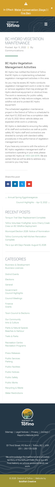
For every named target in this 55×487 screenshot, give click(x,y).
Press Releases (12, 353)
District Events (12, 274)
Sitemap (9, 432)
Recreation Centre (14, 343)
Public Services (12, 358)
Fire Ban (26, 13)
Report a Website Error (28, 435)
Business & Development (17, 265)
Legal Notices (22, 432)
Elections (9, 279)
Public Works (11, 383)
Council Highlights (14, 293)
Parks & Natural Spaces (16, 328)
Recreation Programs (15, 346)
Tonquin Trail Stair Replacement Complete (25, 218)
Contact (44, 432)
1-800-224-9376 (32, 156)
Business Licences (14, 268)
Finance (9, 304)
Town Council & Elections (17, 313)
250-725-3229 (30, 449)
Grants (8, 307)
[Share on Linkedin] (15, 184)
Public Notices (12, 372)
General (9, 285)
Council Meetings (13, 298)
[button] (52, 8)
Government (11, 290)
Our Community (13, 319)
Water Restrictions (14, 393)
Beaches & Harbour (14, 331)
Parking (9, 361)
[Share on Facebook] (8, 184)
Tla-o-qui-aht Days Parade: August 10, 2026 (25, 245)
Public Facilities (12, 367)
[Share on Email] (29, 184)
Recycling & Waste (14, 388)
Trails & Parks (11, 336)
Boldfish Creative (27, 481)
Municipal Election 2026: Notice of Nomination (27, 231)
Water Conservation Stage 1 (30, 10)
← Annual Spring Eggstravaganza (21, 197)
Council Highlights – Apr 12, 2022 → (33, 202)
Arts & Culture (12, 323)
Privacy (34, 432)
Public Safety (11, 377)
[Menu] (46, 24)
